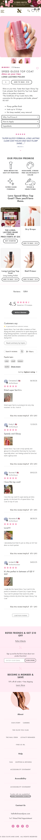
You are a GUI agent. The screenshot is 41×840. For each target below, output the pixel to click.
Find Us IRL (20, 744)
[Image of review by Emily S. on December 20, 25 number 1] (8, 441)
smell (13, 361)
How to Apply (8, 121)
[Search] (28, 10)
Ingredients (7, 126)
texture (20, 361)
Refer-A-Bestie (20, 641)
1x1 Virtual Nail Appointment (20, 818)
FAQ (11, 762)
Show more (15, 367)
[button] (20, 796)
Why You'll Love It (10, 117)
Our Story (15, 723)
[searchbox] (12, 351)
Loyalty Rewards (27, 737)
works (7, 367)
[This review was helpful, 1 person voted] (31, 510)
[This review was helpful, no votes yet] (31, 416)
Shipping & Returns (23, 762)
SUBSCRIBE (30, 660)
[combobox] (27, 372)
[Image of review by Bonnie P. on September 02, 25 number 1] (8, 489)
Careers (26, 723)
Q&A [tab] (25, 291)
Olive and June (12, 836)
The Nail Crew (12, 737)
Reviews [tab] (16, 291)
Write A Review (20, 312)
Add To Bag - (31, 243)
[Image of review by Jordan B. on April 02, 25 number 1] (8, 581)
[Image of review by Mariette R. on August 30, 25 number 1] (8, 535)
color (6, 361)
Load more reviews (20, 615)
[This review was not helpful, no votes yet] (35, 416)
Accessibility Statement (20, 769)
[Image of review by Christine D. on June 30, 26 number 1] (8, 397)
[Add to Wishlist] (37, 68)
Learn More (20, 685)
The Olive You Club (20, 730)
